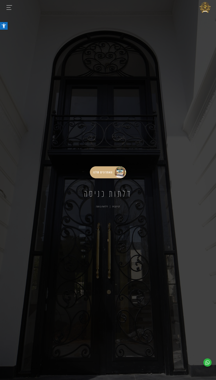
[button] (4, 26)
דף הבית (116, 206)
